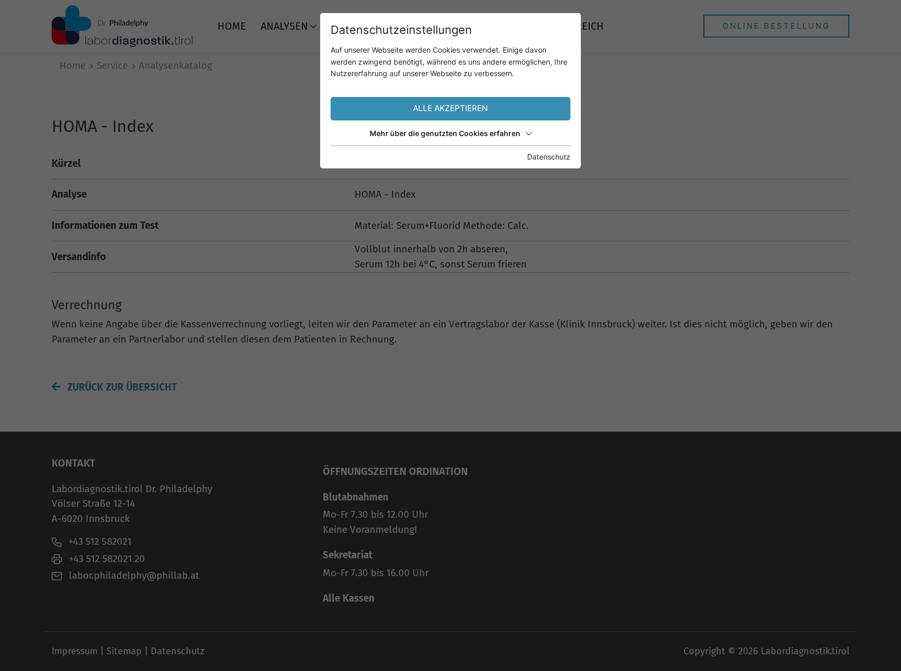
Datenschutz (548, 156)
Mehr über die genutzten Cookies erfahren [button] (445, 133)
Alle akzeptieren (450, 108)
